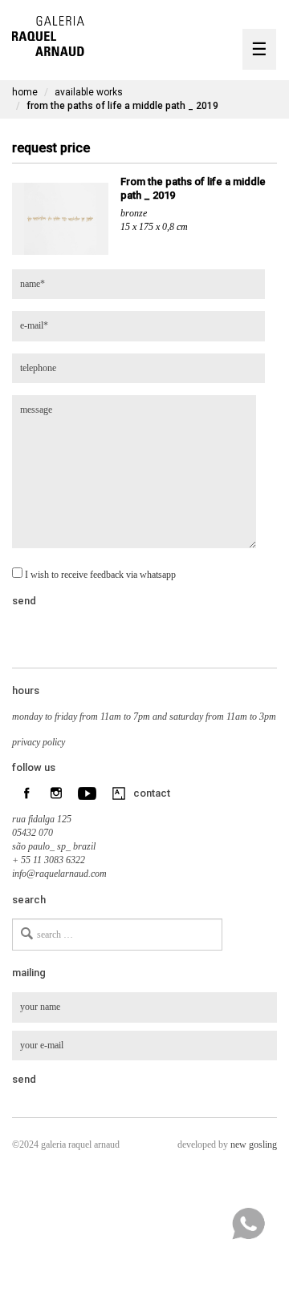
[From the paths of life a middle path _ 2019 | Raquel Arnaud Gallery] (48, 34)
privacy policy (38, 742)
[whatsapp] (248, 1224)
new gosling (253, 1144)
